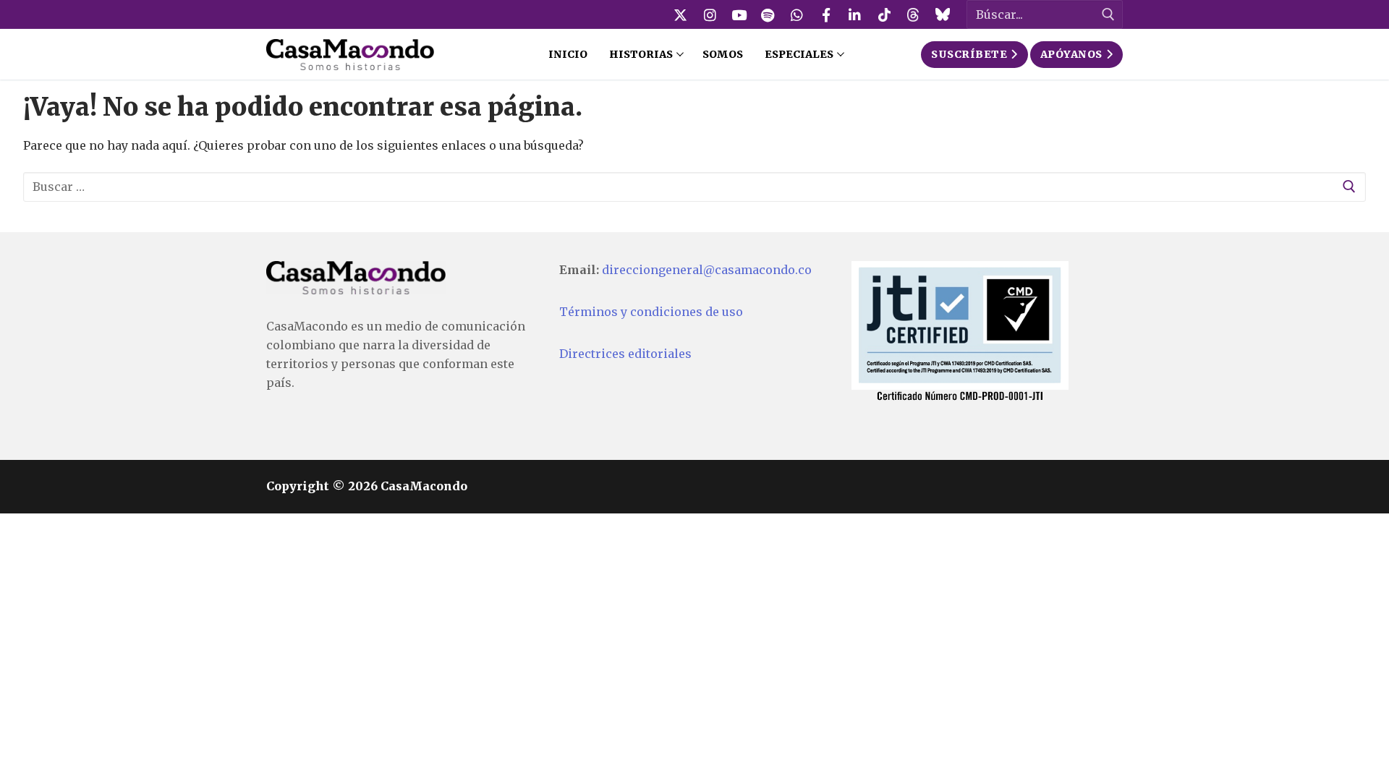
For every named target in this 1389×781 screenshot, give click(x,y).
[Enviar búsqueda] (1108, 14)
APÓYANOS (1071, 54)
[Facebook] (826, 14)
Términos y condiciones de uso (651, 311)
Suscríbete (969, 54)
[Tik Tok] (884, 14)
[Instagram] (709, 14)
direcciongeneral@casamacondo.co (707, 270)
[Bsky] (942, 14)
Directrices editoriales (625, 353)
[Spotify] (767, 14)
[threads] (913, 14)
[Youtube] (738, 14)
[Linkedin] (855, 14)
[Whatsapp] (797, 14)
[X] (680, 14)
